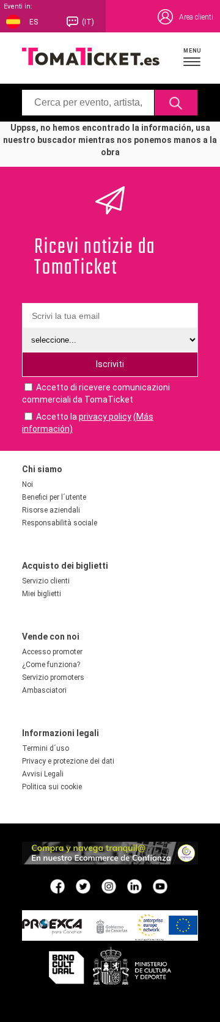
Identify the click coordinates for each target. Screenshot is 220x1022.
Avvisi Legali (43, 774)
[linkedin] (134, 885)
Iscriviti (110, 364)
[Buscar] (176, 102)
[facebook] (57, 885)
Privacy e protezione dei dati (68, 761)
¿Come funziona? (51, 664)
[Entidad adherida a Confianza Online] (110, 861)
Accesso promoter (52, 652)
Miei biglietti (41, 593)
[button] (192, 57)
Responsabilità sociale (59, 523)
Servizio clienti (46, 581)
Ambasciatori (44, 690)
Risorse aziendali (51, 510)
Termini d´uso (45, 748)
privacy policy (105, 417)
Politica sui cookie (52, 787)
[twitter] (83, 885)
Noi (27, 484)
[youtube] (160, 885)
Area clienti (196, 17)
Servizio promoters (53, 677)
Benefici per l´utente (54, 497)
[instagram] (108, 885)
